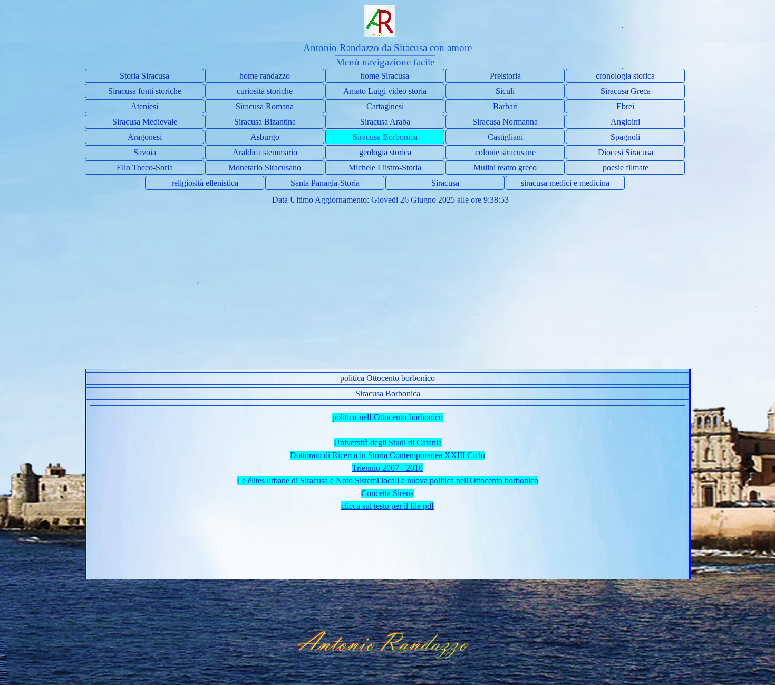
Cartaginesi (385, 106)
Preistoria (505, 75)
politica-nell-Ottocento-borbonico (387, 417)
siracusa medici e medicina (565, 182)
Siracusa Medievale (144, 121)
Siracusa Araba (385, 121)
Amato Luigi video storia (385, 91)
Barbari (505, 106)
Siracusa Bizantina (265, 121)
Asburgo (264, 136)
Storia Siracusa (144, 75)
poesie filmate (625, 167)
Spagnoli (625, 136)
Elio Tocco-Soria (145, 167)
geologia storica (385, 152)
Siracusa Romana (265, 106)
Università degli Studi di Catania (388, 442)
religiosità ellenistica (204, 182)
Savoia (144, 152)
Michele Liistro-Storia (384, 167)
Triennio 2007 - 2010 (387, 467)
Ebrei (625, 106)
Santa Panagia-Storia (325, 182)
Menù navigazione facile (385, 62)
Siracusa (445, 182)
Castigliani (505, 136)
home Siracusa (385, 75)
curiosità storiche (265, 91)
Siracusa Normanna (505, 121)
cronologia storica (625, 75)
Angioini (625, 121)
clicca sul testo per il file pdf (387, 505)
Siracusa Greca (625, 91)
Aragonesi (145, 136)
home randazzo (264, 75)
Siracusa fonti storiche (144, 91)
